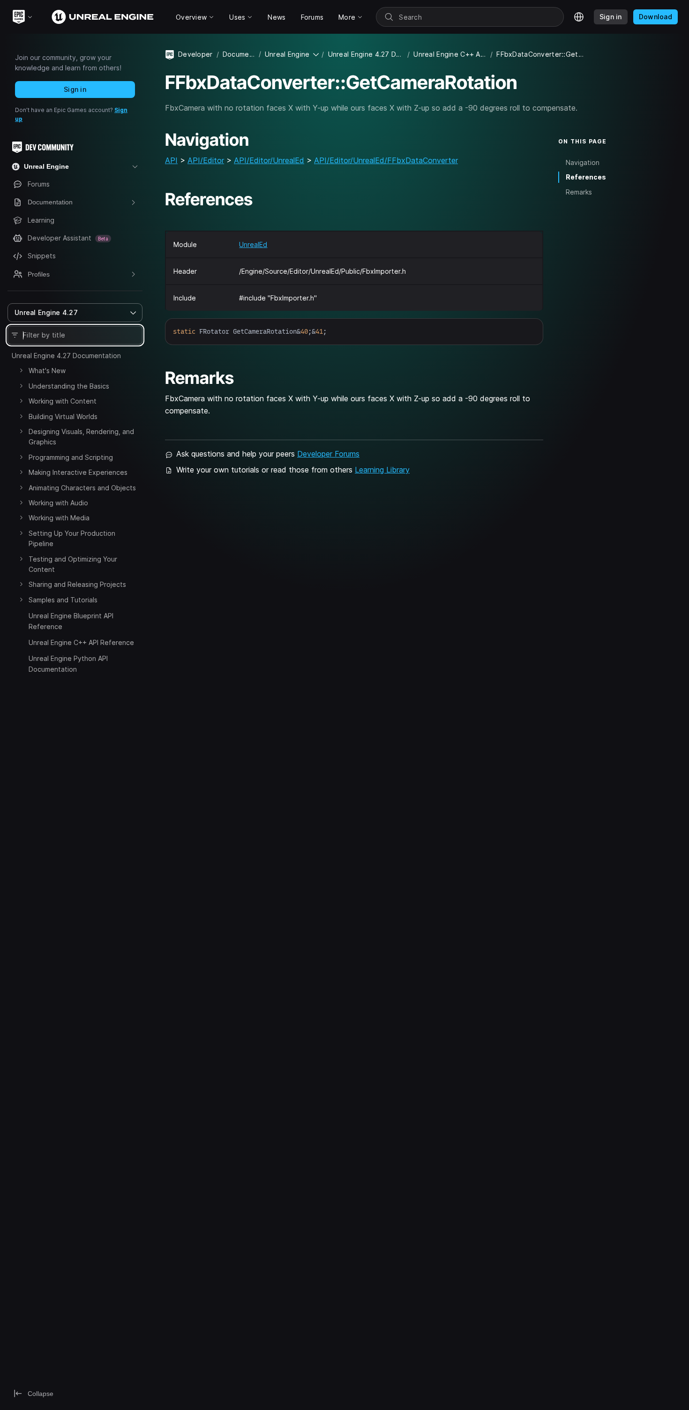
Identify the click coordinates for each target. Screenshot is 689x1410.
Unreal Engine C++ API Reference (81, 642)
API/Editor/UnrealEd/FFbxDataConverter (386, 160)
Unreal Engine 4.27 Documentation (66, 356)
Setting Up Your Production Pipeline (72, 538)
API (171, 160)
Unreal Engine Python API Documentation (68, 663)
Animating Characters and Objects (82, 488)
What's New (47, 371)
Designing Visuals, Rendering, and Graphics (81, 437)
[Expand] (21, 370)
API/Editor (205, 160)
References (586, 177)
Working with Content (63, 401)
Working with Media (59, 518)
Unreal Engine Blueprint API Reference (71, 621)
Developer (195, 54)
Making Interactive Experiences (78, 472)
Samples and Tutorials (63, 600)
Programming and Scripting (71, 457)
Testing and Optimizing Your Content (73, 564)
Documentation (239, 54)
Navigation (582, 162)
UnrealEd (253, 244)
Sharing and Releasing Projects (77, 584)
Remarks (579, 192)
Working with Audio (58, 503)
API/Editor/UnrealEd (269, 160)
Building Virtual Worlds (63, 416)
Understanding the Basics (69, 386)
